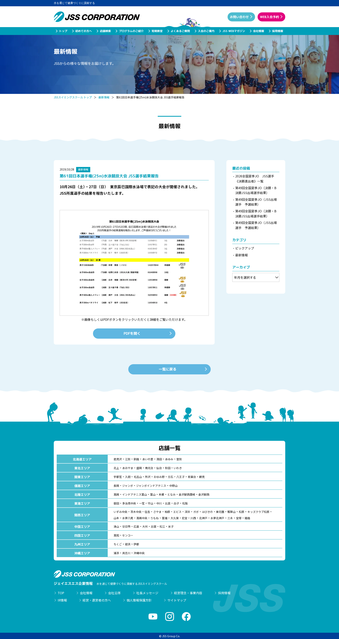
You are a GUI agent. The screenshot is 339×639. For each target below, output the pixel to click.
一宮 (142, 503)
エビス (177, 512)
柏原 (167, 512)
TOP (61, 592)
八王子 (180, 477)
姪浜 (127, 544)
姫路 (247, 518)
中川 (159, 503)
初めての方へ (83, 31)
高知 (116, 535)
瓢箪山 (231, 512)
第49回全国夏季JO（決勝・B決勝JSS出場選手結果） (255, 190)
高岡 (116, 494)
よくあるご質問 (180, 31)
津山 (116, 526)
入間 (127, 477)
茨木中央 (135, 512)
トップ (63, 31)
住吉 (147, 512)
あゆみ (169, 459)
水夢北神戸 (217, 518)
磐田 (116, 503)
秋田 (167, 468)
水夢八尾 (127, 518)
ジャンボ (127, 486)
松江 (162, 526)
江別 (127, 459)
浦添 (116, 553)
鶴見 (202, 477)
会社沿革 (114, 592)
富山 (153, 494)
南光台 (149, 468)
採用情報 (277, 31)
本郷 (161, 494)
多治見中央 (129, 503)
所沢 (147, 477)
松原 (241, 512)
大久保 (174, 518)
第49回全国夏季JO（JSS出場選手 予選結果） (256, 202)
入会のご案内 (206, 31)
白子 (176, 503)
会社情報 (258, 31)
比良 (167, 503)
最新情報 (103, 97)
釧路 (136, 459)
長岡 (116, 486)
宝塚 (238, 518)
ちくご (118, 544)
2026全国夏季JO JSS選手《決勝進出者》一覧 (254, 178)
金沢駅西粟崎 (187, 494)
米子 (171, 526)
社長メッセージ (147, 592)
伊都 (136, 544)
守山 (150, 503)
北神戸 (203, 518)
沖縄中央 (139, 553)
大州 (145, 526)
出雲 (153, 526)
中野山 (173, 486)
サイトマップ (176, 600)
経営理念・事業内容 (188, 592)
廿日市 (126, 526)
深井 (187, 512)
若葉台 (192, 477)
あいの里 (147, 459)
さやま (157, 512)
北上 (116, 468)
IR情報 (62, 600)
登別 (179, 459)
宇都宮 (118, 477)
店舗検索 (105, 31)
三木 (230, 518)
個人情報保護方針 (139, 600)
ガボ (196, 512)
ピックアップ (244, 248)
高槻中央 (141, 518)
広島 (136, 526)
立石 (170, 477)
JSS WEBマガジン (233, 31)
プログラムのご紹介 (131, 31)
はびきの (207, 512)
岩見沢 (118, 459)
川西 (193, 518)
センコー (127, 535)
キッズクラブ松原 (258, 512)
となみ (171, 494)
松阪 (185, 503)
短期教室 (156, 31)
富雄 (164, 518)
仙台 (159, 468)
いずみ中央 (120, 512)
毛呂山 (138, 477)
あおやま (127, 468)
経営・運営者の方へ (97, 600)
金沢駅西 (203, 494)
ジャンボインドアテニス (151, 486)
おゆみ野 (159, 477)
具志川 (126, 553)
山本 (116, 518)
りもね (154, 518)
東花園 (220, 512)
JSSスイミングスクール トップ (73, 97)
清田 (159, 459)
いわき (178, 468)
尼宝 (184, 518)
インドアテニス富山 (134, 494)
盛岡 (139, 468)
